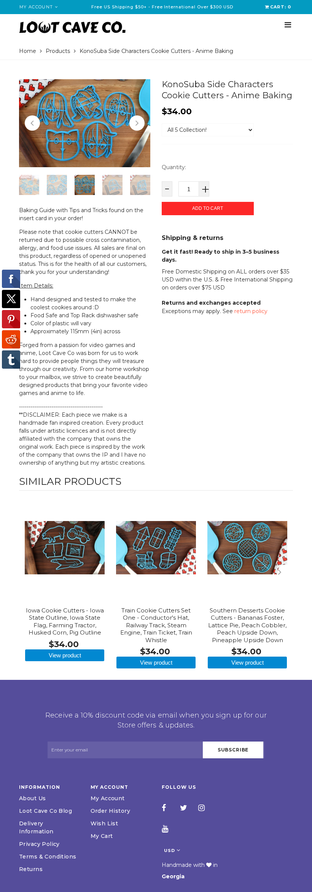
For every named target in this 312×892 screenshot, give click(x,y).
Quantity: (174, 167)
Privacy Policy (39, 844)
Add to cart (207, 208)
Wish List (104, 823)
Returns (31, 869)
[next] (285, 572)
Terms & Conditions (47, 856)
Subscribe (233, 750)
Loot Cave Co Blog (45, 810)
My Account (108, 798)
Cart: (280, 7)
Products (58, 51)
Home (27, 51)
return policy (250, 311)
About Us (32, 798)
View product (65, 655)
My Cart (102, 836)
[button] (32, 123)
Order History (110, 810)
